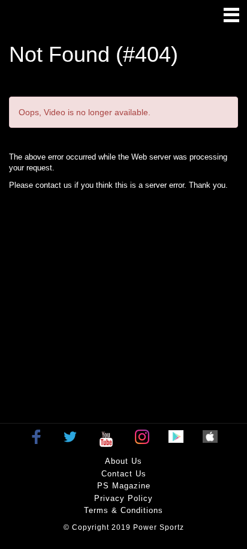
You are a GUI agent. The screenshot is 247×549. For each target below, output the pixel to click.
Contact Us (123, 473)
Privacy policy (123, 498)
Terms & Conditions (123, 510)
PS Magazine (123, 485)
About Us (123, 461)
